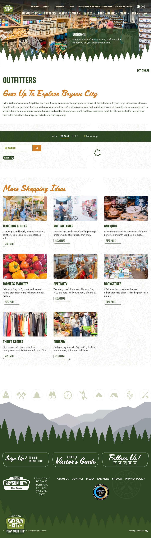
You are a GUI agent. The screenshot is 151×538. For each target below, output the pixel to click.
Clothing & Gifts (15, 226)
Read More (9, 244)
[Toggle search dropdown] (146, 13)
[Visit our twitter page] (120, 463)
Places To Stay (68, 13)
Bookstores (112, 283)
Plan (135, 13)
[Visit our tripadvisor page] (135, 463)
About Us (63, 478)
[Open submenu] (51, 6)
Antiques (110, 226)
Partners (103, 478)
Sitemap (117, 478)
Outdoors (50, 13)
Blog (72, 6)
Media (90, 478)
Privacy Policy (135, 478)
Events (88, 13)
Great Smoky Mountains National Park (95, 6)
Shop (123, 13)
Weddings (60, 6)
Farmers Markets (15, 283)
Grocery (59, 341)
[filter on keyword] (36, 148)
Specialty (60, 283)
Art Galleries (63, 226)
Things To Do (30, 13)
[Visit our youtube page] (130, 463)
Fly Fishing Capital (123, 6)
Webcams (35, 6)
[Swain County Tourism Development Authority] (8, 9)
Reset (7, 157)
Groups (46, 6)
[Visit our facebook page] (115, 463)
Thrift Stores (13, 341)
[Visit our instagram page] (125, 463)
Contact (77, 478)
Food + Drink (106, 13)
